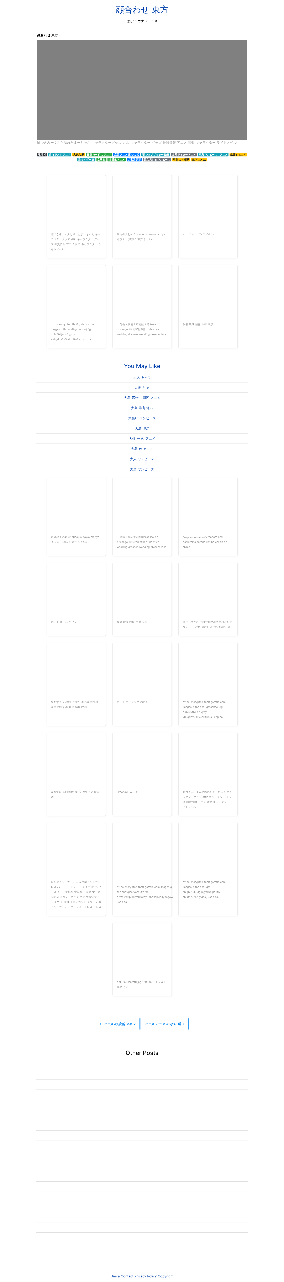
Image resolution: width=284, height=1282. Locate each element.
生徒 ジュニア (238, 154)
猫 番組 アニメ (117, 159)
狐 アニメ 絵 (199, 159)
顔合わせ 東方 (142, 9)
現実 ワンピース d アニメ (213, 154)
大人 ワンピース (142, 459)
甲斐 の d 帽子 (181, 159)
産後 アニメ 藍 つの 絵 (126, 154)
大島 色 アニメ (142, 449)
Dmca (115, 1276)
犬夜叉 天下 (134, 159)
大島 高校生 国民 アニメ (142, 398)
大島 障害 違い (142, 408)
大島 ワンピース (142, 469)
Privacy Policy (146, 1276)
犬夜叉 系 (78, 154)
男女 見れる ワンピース (157, 159)
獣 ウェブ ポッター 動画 (155, 154)
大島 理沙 (142, 428)
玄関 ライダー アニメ (184, 154)
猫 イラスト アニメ (59, 154)
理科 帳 (42, 154)
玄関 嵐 (101, 159)
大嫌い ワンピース (142, 418)
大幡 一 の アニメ (142, 438)
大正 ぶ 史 (142, 387)
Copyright (166, 1276)
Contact (127, 1276)
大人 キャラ (142, 377)
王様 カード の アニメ (99, 154)
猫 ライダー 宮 (86, 159)
